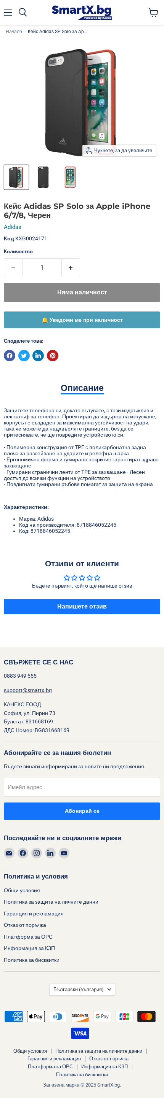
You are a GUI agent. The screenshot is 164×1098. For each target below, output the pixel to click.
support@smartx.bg (28, 690)
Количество (18, 251)
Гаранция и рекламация (34, 913)
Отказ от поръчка (25, 925)
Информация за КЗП (29, 948)
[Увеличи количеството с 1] (71, 267)
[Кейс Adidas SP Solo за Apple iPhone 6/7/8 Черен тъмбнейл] (16, 177)
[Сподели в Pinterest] (52, 355)
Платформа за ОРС (28, 937)
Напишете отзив (82, 606)
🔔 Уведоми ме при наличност (82, 320)
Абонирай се (82, 811)
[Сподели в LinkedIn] (38, 355)
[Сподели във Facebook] (9, 355)
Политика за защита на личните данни (51, 902)
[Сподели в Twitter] (24, 355)
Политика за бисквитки (31, 960)
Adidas (12, 227)
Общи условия (22, 890)
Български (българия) (78, 989)
